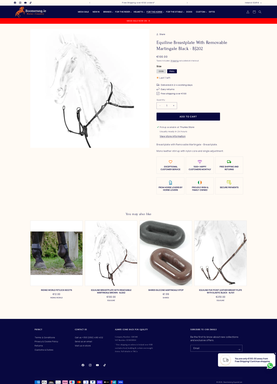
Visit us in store (83, 345)
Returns (39, 345)
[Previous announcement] (90, 2)
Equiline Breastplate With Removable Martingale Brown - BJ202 (111, 291)
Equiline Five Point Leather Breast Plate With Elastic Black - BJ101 (220, 291)
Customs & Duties (44, 349)
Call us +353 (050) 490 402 (89, 337)
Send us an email (83, 341)
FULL (172, 71)
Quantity (161, 100)
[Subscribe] (239, 348)
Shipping (175, 60)
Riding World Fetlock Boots (56, 290)
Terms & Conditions (45, 337)
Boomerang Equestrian (232, 382)
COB (162, 71)
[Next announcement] (187, 2)
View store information (173, 136)
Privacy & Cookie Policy (46, 341)
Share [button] (162, 34)
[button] (260, 12)
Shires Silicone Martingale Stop (166, 290)
